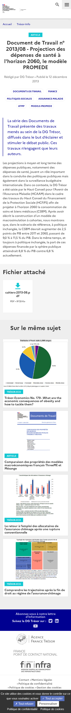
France (52, 91)
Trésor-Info (23, 24)
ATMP (21, 105)
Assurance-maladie (50, 98)
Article (35, 34)
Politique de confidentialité (35, 683)
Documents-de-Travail (27, 91)
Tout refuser (25, 703)
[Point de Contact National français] (35, 652)
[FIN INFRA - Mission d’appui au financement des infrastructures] (35, 666)
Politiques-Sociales (19, 98)
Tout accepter (54, 698)
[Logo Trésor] (32, 10)
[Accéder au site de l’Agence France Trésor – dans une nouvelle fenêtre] (35, 639)
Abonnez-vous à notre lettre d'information (36, 615)
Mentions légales (41, 679)
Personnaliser (48, 703)
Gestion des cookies (49, 687)
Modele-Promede (41, 105)
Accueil (7, 24)
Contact (24, 679)
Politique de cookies (21, 687)
